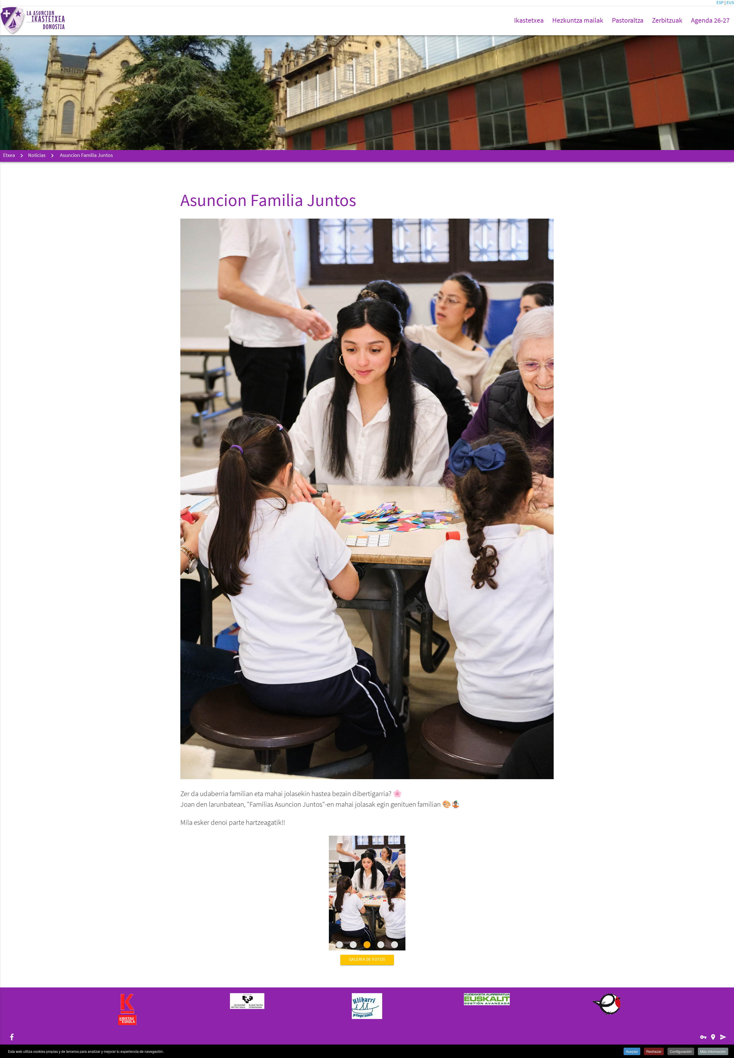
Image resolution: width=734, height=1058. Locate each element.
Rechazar (653, 1051)
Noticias (37, 155)
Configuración (681, 1051)
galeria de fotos (367, 960)
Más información (713, 1051)
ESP (721, 3)
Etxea (9, 155)
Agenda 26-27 (710, 20)
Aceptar (632, 1051)
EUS (730, 3)
